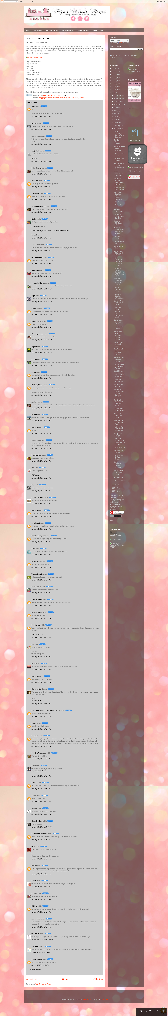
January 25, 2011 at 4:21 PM (41, 580)
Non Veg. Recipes (52, 30)
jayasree (35, 123)
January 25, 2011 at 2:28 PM (41, 420)
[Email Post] (64, 95)
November (118, 98)
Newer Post (31, 979)
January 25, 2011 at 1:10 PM (41, 378)
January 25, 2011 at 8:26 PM (41, 814)
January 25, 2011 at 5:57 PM (41, 669)
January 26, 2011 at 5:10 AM (41, 874)
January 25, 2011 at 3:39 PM (41, 491)
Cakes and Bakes (68, 30)
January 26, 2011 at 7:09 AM (41, 899)
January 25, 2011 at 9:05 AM (41, 144)
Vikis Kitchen (36, 587)
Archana (35, 402)
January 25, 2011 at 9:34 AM (41, 238)
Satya (34, 372)
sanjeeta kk (36, 151)
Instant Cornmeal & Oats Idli (118, 173)
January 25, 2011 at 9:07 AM (41, 174)
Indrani (34, 866)
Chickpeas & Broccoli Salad (118, 322)
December (118, 95)
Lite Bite (34, 158)
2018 (114, 71)
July (115, 110)
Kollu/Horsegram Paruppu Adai (119, 422)
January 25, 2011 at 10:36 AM (42, 289)
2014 (114, 84)
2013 (114, 87)
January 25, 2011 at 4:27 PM (41, 618)
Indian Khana (36, 321)
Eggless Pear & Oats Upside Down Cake (119, 302)
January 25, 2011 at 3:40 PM (41, 503)
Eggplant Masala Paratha (117, 142)
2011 (114, 93)
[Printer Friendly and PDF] (29, 95)
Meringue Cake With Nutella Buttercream (119, 429)
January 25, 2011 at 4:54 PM (41, 656)
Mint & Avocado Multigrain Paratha (119, 359)
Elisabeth (35, 736)
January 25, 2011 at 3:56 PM (41, 529)
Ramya (34, 359)
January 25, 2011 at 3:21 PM (41, 461)
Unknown (35, 181)
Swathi (34, 795)
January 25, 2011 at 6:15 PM (41, 703)
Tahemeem (36, 270)
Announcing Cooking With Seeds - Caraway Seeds (119, 393)
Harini (34, 663)
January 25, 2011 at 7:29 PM (41, 759)
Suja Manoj (36, 523)
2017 (114, 74)
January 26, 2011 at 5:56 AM (41, 886)
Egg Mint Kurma (119, 447)
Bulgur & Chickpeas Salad (118, 223)
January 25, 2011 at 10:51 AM (42, 327)
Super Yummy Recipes (39, 771)
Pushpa (34, 893)
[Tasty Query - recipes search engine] (134, 178)
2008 (114, 491)
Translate (125, 43)
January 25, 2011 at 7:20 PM (41, 716)
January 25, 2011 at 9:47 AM (41, 250)
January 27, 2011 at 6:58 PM (41, 912)
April (116, 120)
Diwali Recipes (65, 98)
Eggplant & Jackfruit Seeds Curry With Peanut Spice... (119, 272)
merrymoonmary (87, 999)
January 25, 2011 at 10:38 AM (42, 301)
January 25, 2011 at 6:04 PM (41, 682)
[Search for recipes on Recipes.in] (116, 539)
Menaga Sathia (37, 612)
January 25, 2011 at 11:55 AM (42, 352)
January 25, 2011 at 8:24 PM (41, 801)
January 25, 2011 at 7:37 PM (41, 776)
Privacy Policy (98, 30)
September (118, 104)
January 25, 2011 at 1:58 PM (41, 395)
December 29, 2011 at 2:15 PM (42, 940)
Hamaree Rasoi (37, 689)
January (117, 129)
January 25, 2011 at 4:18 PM (41, 567)
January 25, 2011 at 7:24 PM (41, 746)
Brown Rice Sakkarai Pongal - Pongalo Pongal (118, 335)
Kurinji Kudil (36, 235)
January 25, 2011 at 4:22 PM (41, 605)
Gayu (33, 846)
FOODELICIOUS (37, 634)
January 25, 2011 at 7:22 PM (41, 729)
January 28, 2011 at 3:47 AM (41, 927)
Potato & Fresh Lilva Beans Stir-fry (119, 472)
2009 (114, 488)
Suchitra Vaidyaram (39, 206)
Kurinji (34, 219)
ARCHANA (36, 946)
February (117, 126)
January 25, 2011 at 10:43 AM (42, 314)
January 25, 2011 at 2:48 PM (41, 433)
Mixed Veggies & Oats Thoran (119, 457)
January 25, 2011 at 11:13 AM (42, 340)
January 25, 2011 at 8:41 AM (41, 116)
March (116, 123)
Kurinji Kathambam (38, 226)
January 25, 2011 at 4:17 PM (41, 554)
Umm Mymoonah (38, 334)
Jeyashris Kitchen (38, 283)
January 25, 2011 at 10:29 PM (42, 827)
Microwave (74, 98)
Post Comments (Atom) (43, 984)
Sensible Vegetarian (39, 753)
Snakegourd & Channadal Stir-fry (119, 253)
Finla (33, 548)
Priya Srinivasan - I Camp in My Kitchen (46, 710)
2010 (114, 485)
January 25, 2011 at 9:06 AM (41, 161)
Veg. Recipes (38, 30)
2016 (114, 78)
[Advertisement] (124, 560)
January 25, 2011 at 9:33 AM (41, 212)
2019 (114, 68)
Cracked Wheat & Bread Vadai (119, 344)
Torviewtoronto (37, 574)
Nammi (34, 415)
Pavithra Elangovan (39, 536)
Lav (33, 644)
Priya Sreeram (37, 168)
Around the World (83, 30)
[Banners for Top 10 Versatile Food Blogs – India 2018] (126, 57)
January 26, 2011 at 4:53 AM (41, 859)
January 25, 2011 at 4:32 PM (41, 637)
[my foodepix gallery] (135, 167)
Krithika (34, 783)
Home (28, 30)
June (116, 113)
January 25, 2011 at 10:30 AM (42, 276)
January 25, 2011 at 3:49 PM (41, 516)
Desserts (56, 98)
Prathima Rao (37, 455)
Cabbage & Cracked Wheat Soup (119, 296)
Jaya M (34, 347)
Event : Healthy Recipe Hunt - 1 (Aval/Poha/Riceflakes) (50, 230)
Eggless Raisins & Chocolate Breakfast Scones (118, 261)
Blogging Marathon (45, 98)
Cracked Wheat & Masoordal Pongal (119, 366)
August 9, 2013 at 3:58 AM (41, 952)
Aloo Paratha (118, 477)
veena (34, 106)
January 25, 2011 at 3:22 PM (41, 478)
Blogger (105, 999)
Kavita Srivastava (38, 497)
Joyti (33, 296)
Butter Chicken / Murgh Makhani (119, 148)
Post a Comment (35, 970)
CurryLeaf (35, 308)
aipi (33, 468)
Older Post (98, 979)
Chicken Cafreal (119, 480)
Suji (33, 485)
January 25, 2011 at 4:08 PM (41, 542)
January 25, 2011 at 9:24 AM (41, 199)
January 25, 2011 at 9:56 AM (41, 263)
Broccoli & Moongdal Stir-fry (118, 415)
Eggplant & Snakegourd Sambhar (119, 216)
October (117, 101)
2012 (114, 90)
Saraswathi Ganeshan (40, 834)
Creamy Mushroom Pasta (118, 289)
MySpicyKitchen (38, 385)
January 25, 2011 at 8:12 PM (41, 789)
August (116, 107)
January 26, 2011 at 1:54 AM (41, 840)
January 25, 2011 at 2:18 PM (41, 408)
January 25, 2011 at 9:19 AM (41, 187)
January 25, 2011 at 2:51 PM (41, 448)
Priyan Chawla (37, 959)
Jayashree (35, 193)
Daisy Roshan (37, 561)
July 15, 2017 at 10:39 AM (40, 965)
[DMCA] (116, 516)
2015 (114, 81)
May (115, 116)
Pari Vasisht (36, 625)
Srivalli (34, 881)
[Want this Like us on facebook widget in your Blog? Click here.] (165, 1014)
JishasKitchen (37, 821)
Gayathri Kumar (37, 257)
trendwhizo (36, 934)
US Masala (35, 475)
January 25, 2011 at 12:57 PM (42, 365)
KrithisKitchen (37, 599)
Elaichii (34, 723)
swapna (34, 808)
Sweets (81, 98)
